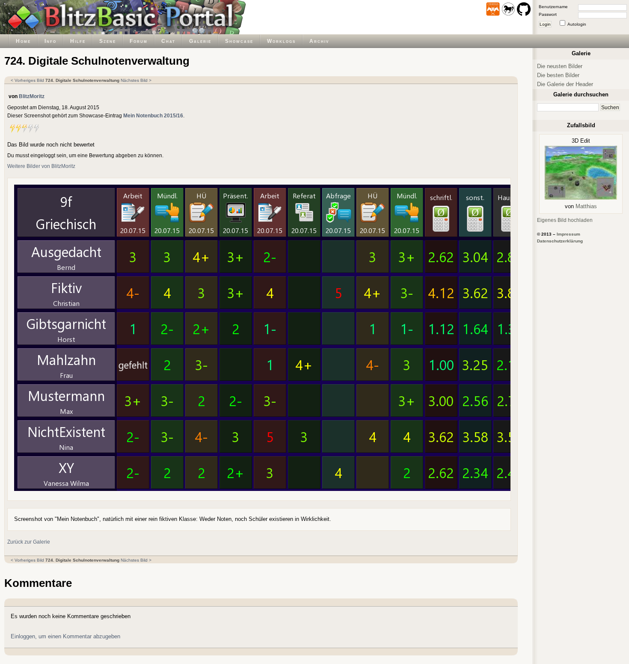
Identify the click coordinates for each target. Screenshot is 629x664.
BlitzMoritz (32, 96)
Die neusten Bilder (559, 66)
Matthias (586, 206)
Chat (168, 41)
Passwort (548, 14)
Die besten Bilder (558, 75)
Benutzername (553, 6)
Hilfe (78, 41)
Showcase (239, 41)
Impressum (568, 234)
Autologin (576, 24)
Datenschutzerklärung (560, 241)
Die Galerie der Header (565, 84)
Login (545, 24)
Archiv (319, 41)
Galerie (200, 41)
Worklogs (281, 41)
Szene (107, 41)
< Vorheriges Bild (27, 80)
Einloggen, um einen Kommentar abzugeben (65, 636)
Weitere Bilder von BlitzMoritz (41, 166)
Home (23, 41)
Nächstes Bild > (136, 80)
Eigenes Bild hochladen (565, 220)
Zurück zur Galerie (28, 541)
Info (50, 41)
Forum (139, 41)
